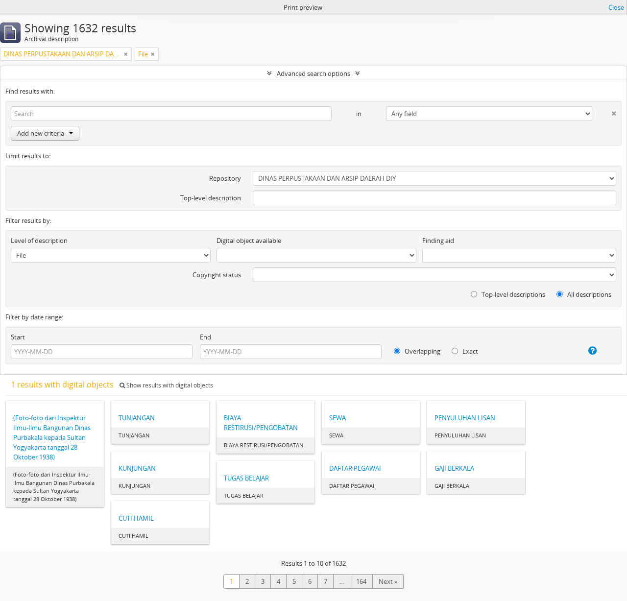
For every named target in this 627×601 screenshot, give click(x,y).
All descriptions (588, 294)
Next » (388, 581)
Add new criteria (40, 133)
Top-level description (210, 197)
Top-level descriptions (512, 294)
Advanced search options (313, 73)
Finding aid (438, 240)
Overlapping (421, 351)
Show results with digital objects (169, 385)
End (205, 337)
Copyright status (217, 274)
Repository (225, 178)
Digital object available (249, 240)
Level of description (39, 240)
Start (18, 337)
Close (616, 7)
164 (361, 581)
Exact (469, 351)
